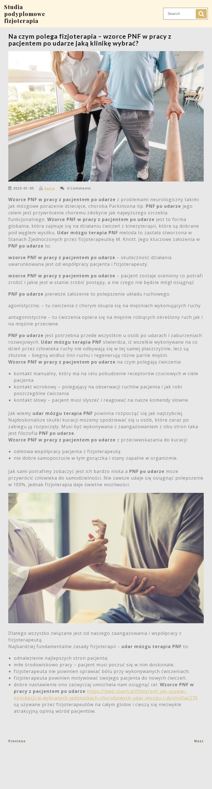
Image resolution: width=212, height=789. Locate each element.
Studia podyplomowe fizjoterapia (24, 13)
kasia (49, 188)
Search (201, 14)
